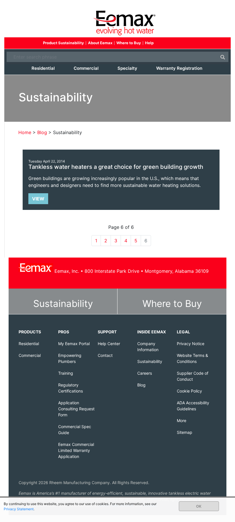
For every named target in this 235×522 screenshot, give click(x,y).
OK (198, 506)
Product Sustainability (63, 42)
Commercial (86, 68)
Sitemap (184, 432)
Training (65, 373)
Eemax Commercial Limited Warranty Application (76, 450)
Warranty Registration (179, 68)
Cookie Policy (189, 390)
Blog (141, 384)
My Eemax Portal (74, 343)
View (38, 199)
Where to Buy (128, 42)
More (181, 420)
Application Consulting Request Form (76, 408)
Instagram (197, 43)
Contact (105, 355)
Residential (43, 68)
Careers (144, 373)
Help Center (109, 343)
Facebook (166, 43)
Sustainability (63, 303)
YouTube (186, 43)
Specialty (127, 68)
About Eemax (100, 42)
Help (149, 42)
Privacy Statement (19, 509)
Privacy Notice (190, 343)
